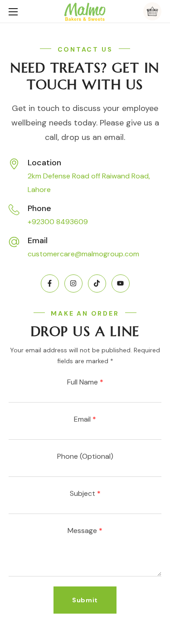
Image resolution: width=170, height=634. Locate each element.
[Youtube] (121, 283)
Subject (85, 493)
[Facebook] (50, 283)
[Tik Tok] (97, 283)
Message (85, 530)
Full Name (85, 382)
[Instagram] (73, 283)
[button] (152, 11)
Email (85, 419)
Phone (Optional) (85, 456)
